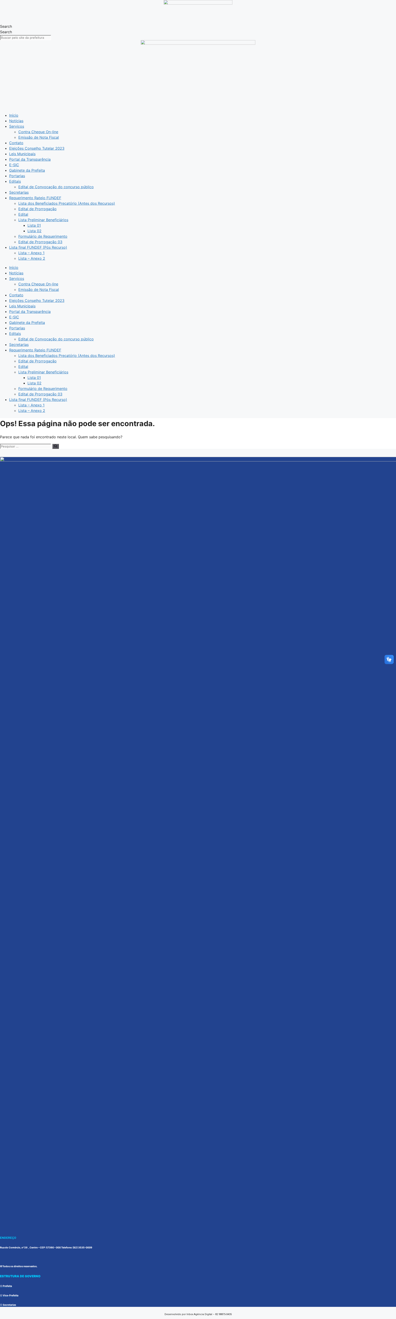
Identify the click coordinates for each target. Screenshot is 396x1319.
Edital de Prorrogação (37, 209)
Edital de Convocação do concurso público (56, 187)
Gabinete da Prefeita (27, 170)
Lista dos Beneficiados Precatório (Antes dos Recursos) (66, 203)
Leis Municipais (22, 154)
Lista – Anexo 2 (31, 258)
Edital (23, 214)
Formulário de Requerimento (42, 236)
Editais (15, 181)
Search (6, 26)
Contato (16, 143)
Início (13, 115)
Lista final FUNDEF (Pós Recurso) (38, 247)
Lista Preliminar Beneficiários (43, 220)
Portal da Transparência (30, 159)
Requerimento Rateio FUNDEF (35, 198)
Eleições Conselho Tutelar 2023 (36, 148)
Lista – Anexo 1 (31, 253)
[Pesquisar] (55, 446)
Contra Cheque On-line (38, 132)
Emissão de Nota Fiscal (38, 137)
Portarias (17, 176)
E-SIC (14, 165)
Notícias (16, 121)
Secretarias (19, 192)
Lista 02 (34, 231)
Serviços (16, 126)
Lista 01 (34, 225)
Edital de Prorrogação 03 (40, 242)
